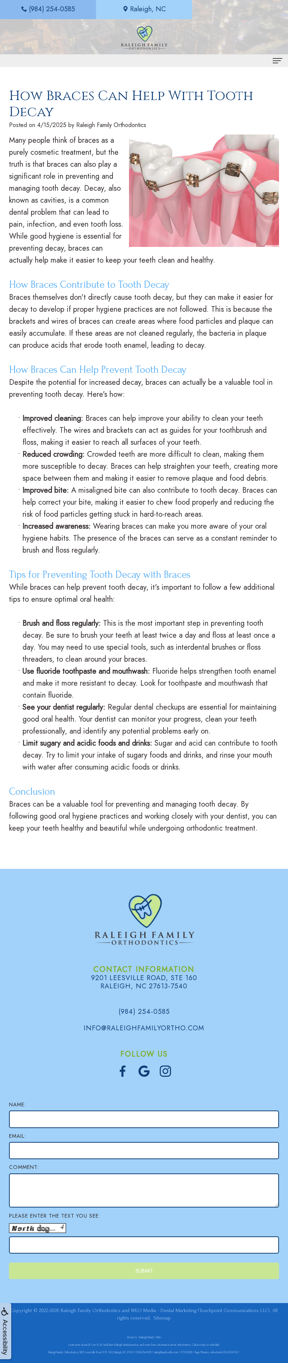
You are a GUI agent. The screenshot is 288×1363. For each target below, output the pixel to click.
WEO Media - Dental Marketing (163, 1310)
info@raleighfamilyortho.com (144, 1028)
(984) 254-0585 (144, 1011)
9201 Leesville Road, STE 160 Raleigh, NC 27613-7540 (144, 982)
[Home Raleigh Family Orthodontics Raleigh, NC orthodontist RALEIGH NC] (144, 38)
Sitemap (162, 1318)
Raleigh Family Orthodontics (90, 1310)
